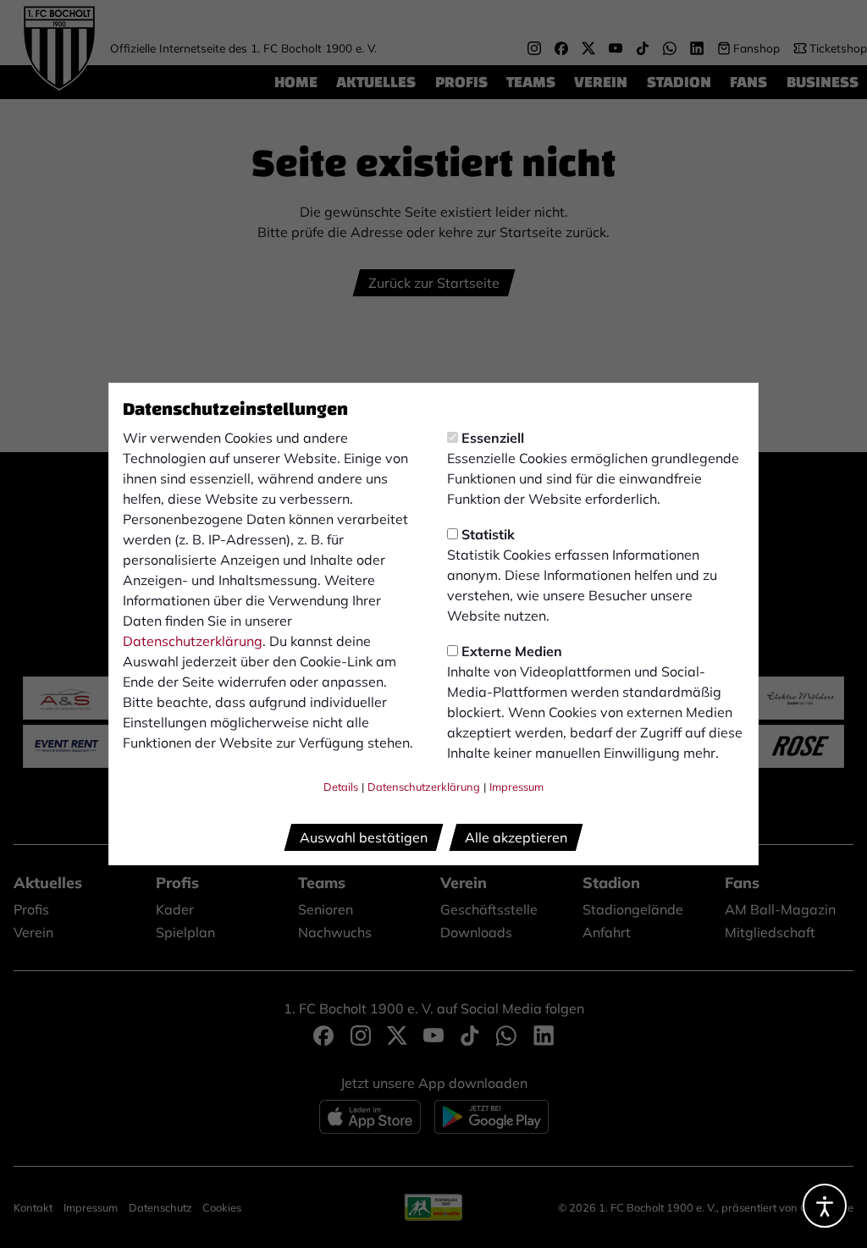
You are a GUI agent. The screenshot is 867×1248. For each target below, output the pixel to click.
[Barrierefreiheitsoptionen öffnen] (825, 1206)
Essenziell (492, 437)
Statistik (488, 534)
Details (340, 786)
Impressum (516, 786)
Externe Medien (511, 651)
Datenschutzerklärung (192, 640)
